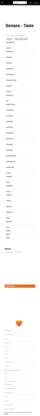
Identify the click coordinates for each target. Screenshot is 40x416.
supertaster (10, 167)
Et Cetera (8, 384)
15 (35, 144)
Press (6, 339)
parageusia (10, 42)
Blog (6, 358)
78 (30, 101)
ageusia (9, 221)
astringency (10, 74)
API (6, 377)
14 (32, 234)
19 (33, 92)
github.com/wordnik (10, 381)
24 (6, 136)
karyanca (22, 35)
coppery (9, 176)
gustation (9, 185)
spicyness (9, 138)
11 (35, 116)
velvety (8, 200)
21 (34, 63)
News (7, 354)
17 (35, 95)
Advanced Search (10, 409)
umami (8, 173)
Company (8, 330)
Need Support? (9, 393)
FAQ (6, 347)
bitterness (9, 121)
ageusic (9, 206)
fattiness (9, 57)
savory (8, 191)
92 (32, 218)
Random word (9, 405)
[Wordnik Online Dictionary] (2, 2)
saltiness (9, 150)
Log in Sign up (34, 3)
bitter (8, 218)
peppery (9, 212)
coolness (9, 116)
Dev (6, 373)
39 (31, 238)
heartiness (10, 51)
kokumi (8, 48)
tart (7, 101)
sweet (8, 230)
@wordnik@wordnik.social (12, 370)
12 (35, 186)
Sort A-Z (9, 39)
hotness (9, 86)
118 (33, 231)
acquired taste (11, 80)
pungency (9, 95)
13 (35, 121)
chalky (8, 91)
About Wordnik (9, 334)
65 (31, 227)
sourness (9, 127)
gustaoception (11, 156)
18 (34, 176)
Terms (6, 397)
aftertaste (9, 144)
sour (7, 227)
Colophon (7, 343)
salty (8, 238)
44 (33, 173)
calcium (9, 63)
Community (8, 366)
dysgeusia (10, 68)
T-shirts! (7, 351)
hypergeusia (10, 161)
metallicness (10, 104)
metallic (9, 195)
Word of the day (9, 362)
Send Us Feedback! (10, 388)
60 (33, 191)
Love (34, 31)
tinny (8, 182)
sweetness (10, 133)
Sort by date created (21, 39)
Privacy (7, 401)
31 (34, 195)
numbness (10, 110)
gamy (8, 234)
